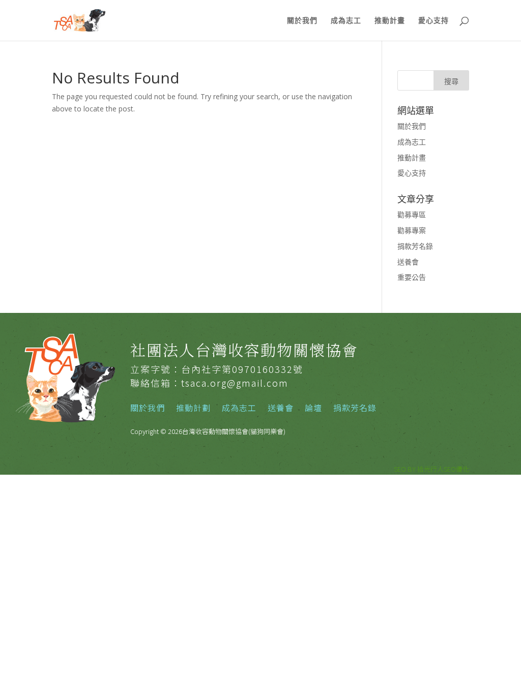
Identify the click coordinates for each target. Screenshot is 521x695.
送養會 (408, 262)
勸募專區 (411, 214)
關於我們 (302, 21)
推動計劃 (193, 409)
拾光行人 (430, 469)
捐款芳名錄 (415, 246)
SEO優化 (456, 469)
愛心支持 (433, 21)
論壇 (313, 409)
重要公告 (411, 277)
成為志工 (346, 21)
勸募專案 (411, 230)
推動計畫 (389, 21)
